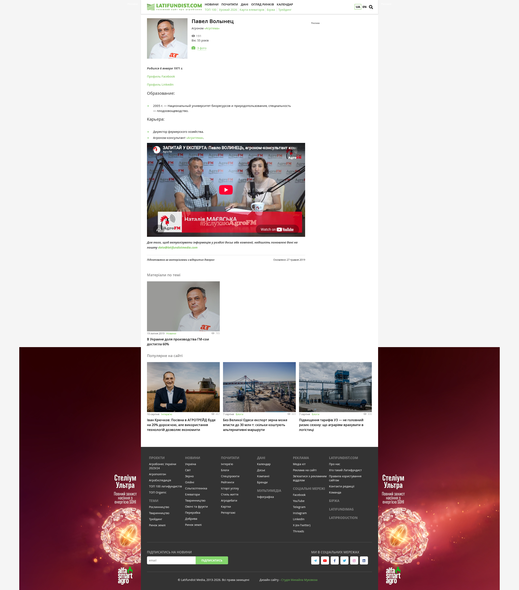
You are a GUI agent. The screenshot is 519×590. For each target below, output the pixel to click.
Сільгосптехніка (196, 488)
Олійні (189, 482)
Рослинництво (159, 507)
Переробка (192, 513)
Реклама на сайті (305, 470)
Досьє (261, 470)
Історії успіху (230, 488)
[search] (371, 7)
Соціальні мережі (309, 488)
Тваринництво (159, 513)
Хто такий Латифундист (345, 470)
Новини (171, 333)
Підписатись (211, 560)
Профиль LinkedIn (160, 84)
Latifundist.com (343, 458)
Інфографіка (265, 497)
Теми (153, 501)
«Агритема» (194, 138)
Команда (335, 492)
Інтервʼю (166, 414)
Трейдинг (155, 519)
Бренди (262, 482)
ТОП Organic (157, 492)
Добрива (191, 519)
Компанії (263, 476)
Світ (188, 470)
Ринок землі (157, 525)
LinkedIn (299, 519)
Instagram (300, 513)
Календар (264, 464)
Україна (190, 464)
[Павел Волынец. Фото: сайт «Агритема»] (167, 38)
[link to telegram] (315, 560)
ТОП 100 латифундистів (165, 486)
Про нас (334, 464)
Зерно (189, 476)
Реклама (301, 458)
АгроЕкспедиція (160, 480)
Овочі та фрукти (196, 506)
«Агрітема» (212, 28)
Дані (261, 458)
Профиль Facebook (161, 76)
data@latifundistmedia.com (177, 247)
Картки (226, 506)
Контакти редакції (341, 486)
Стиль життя (229, 494)
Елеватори (192, 494)
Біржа (334, 501)
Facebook (299, 495)
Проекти (157, 458)
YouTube (299, 501)
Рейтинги (227, 482)
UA (358, 7)
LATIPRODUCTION (343, 518)
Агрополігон (157, 474)
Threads (298, 531)
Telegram (299, 507)
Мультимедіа (269, 490)
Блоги (239, 414)
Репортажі (228, 513)
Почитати (230, 458)
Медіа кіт (299, 464)
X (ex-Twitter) (301, 525)
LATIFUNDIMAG (341, 509)
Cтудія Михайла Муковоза (299, 580)
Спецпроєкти (230, 476)
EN (364, 7)
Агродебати (229, 500)
